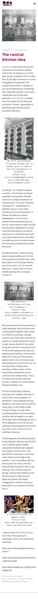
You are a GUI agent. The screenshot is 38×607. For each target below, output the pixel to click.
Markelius (5, 581)
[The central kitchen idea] (19, 40)
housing (20, 579)
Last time (6, 67)
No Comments (21, 50)
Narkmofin (27, 429)
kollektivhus (28, 579)
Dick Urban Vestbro (24, 532)
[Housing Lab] (7, 4)
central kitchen (11, 579)
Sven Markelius (21, 218)
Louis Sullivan (18, 98)
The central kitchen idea (14, 57)
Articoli (19, 576)
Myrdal (12, 581)
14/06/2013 (7, 50)
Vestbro (25, 581)
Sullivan (19, 581)
